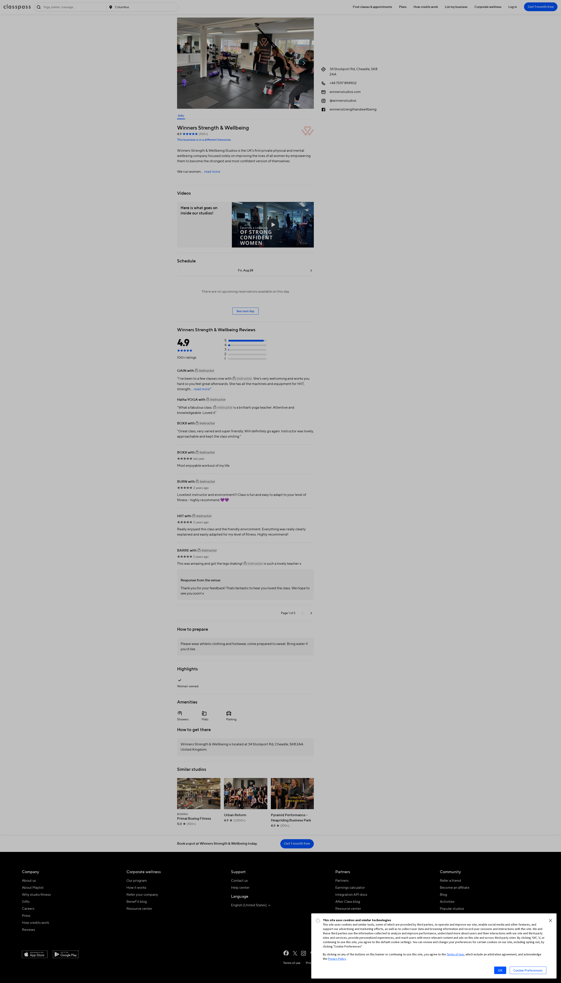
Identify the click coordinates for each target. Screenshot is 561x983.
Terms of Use (455, 954)
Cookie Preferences (528, 970)
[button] (550, 920)
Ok (500, 970)
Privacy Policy (337, 959)
